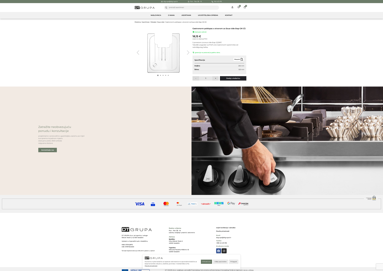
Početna (138, 22)
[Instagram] (224, 250)
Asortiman (186, 15)
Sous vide (160, 22)
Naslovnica (156, 15)
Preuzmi (237, 59)
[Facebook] (218, 250)
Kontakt (228, 15)
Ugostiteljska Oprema (208, 15)
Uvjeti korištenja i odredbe (225, 228)
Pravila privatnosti (222, 231)
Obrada (153, 22)
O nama (171, 15)
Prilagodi (233, 262)
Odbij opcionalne (220, 262)
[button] (138, 52)
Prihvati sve (206, 262)
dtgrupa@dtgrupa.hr (223, 237)
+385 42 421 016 (221, 243)
